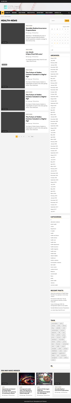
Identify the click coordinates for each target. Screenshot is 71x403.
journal (64, 341)
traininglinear (54, 357)
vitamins (52, 283)
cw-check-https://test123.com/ (34, 53)
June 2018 (53, 186)
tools (58, 355)
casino (52, 226)
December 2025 (54, 67)
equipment (53, 332)
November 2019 (54, 148)
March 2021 (53, 114)
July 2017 (53, 211)
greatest (58, 334)
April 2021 (53, 112)
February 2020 (54, 141)
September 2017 (54, 207)
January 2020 (54, 144)
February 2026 (54, 62)
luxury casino (54, 267)
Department (40, 12)
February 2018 (54, 195)
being (52, 328)
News (52, 276)
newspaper (53, 348)
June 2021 (53, 107)
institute (53, 341)
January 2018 (54, 198)
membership (65, 344)
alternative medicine (55, 222)
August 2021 (53, 105)
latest (52, 344)
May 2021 (53, 110)
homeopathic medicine (56, 262)
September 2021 (54, 103)
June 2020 (53, 132)
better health (53, 224)
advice (61, 323)
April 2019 (53, 164)
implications (54, 339)
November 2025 (54, 69)
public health (53, 280)
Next (32, 136)
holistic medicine (54, 260)
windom (53, 360)
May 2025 (53, 78)
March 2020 (53, 139)
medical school (54, 269)
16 (28, 136)
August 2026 (53, 58)
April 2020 (53, 137)
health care (53, 240)
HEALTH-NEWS (29, 25)
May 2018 (53, 189)
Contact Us (58, 12)
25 (54, 43)
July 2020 (53, 130)
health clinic (53, 242)
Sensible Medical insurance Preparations (60, 308)
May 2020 (53, 135)
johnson (59, 341)
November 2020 (54, 121)
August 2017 (53, 209)
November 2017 (54, 202)
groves (52, 337)
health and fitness (55, 235)
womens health (54, 285)
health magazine (54, 249)
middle (57, 346)
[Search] (69, 12)
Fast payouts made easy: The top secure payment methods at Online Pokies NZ (59, 300)
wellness (66, 357)
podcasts (66, 348)
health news (49, 12)
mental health (54, 273)
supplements (62, 353)
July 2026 (53, 60)
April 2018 (53, 191)
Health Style (31, 12)
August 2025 (53, 76)
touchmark (63, 355)
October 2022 (54, 94)
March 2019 (53, 166)
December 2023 (54, 87)
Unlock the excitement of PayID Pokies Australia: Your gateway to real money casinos (59, 295)
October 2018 (54, 177)
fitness (52, 334)
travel (60, 357)
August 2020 (53, 128)
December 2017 (54, 200)
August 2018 (53, 182)
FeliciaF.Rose (35, 32)
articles (58, 325)
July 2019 (53, 157)
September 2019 (54, 153)
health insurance (54, 246)
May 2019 (53, 162)
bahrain (64, 325)
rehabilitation (54, 350)
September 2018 (54, 180)
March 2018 (53, 193)
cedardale (58, 328)
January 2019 (54, 171)
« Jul (52, 50)
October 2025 (54, 71)
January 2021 (54, 116)
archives (53, 325)
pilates (60, 348)
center (64, 328)
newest (63, 346)
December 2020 (54, 119)
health (52, 233)
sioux (65, 350)
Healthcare (22, 12)
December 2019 (54, 146)
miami (52, 346)
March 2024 (53, 80)
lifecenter (58, 344)
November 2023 (54, 89)
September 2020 (54, 125)
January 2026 (54, 65)
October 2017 (54, 204)
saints (60, 350)
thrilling (53, 355)
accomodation (54, 323)
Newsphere (37, 401)
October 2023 (54, 92)
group (63, 334)
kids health (53, 264)
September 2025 (54, 74)
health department (55, 244)
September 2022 (54, 96)
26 (57, 43)
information (61, 339)
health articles (54, 237)
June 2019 (53, 159)
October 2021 (54, 101)
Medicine (14, 12)
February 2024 (54, 83)
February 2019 (54, 168)
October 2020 (54, 123)
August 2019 (53, 155)
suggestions (54, 353)
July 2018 (53, 184)
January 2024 (54, 85)
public (52, 278)
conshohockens (54, 330)
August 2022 (53, 98)
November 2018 (54, 175)
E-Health (7, 12)
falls (59, 332)
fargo (63, 332)
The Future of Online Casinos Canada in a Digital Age (36, 74)
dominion (62, 330)
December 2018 (54, 173)
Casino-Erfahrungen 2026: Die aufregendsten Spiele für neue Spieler (43, 391)
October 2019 (54, 150)
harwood (58, 337)
